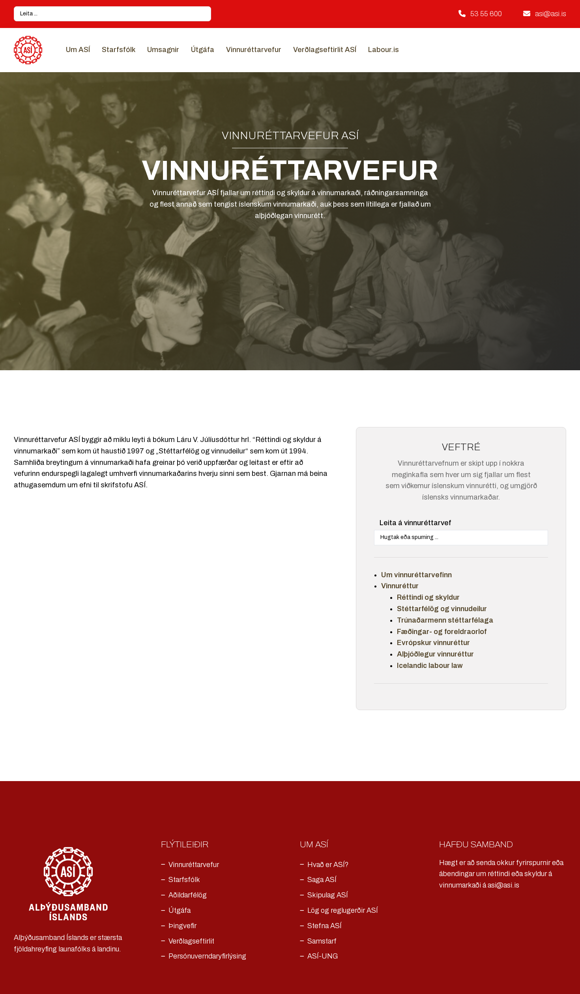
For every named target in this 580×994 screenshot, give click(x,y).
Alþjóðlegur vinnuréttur (435, 654)
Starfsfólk (118, 50)
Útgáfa (202, 50)
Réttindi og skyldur (428, 597)
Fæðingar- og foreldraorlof (441, 632)
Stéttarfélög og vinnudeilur (442, 609)
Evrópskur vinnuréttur (433, 643)
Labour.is (383, 50)
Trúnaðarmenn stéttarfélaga (445, 620)
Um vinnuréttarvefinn (416, 575)
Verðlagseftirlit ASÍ (324, 50)
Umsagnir (163, 50)
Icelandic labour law (430, 666)
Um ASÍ (78, 50)
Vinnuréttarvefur (253, 50)
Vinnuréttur (400, 586)
